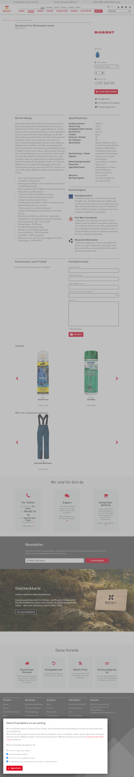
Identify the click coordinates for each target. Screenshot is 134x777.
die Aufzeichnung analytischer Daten (22, 758)
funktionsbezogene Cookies (18, 754)
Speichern (16, 768)
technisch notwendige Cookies (19, 751)
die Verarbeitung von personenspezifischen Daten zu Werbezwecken (33, 761)
